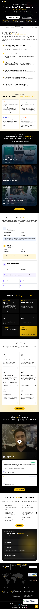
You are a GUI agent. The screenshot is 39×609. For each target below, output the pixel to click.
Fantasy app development (28, 592)
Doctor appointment (27, 588)
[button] (36, 513)
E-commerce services (16, 592)
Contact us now (33, 567)
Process (26, 27)
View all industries (19, 408)
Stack (22, 27)
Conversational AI (6, 588)
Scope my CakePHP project (13, 17)
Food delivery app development (29, 590)
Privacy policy (15, 605)
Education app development (29, 591)
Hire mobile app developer (16, 596)
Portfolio (16, 603)
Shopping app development (29, 597)
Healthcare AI (5, 592)
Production (17, 27)
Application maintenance (16, 591)
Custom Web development (16, 588)
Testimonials (20, 603)
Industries (31, 27)
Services (12, 27)
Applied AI (4, 591)
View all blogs (19, 525)
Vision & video (5, 590)
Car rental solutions (27, 596)
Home (9, 603)
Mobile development (15, 587)
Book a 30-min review (27, 17)
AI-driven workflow (6, 27)
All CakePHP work (19, 209)
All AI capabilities (6, 587)
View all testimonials (19, 489)
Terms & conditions (21, 605)
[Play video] (19, 442)
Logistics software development (29, 587)
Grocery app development (28, 595)
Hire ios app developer (16, 597)
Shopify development (15, 590)
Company (12, 603)
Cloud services (14, 595)
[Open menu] (36, 2)
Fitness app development (28, 594)
